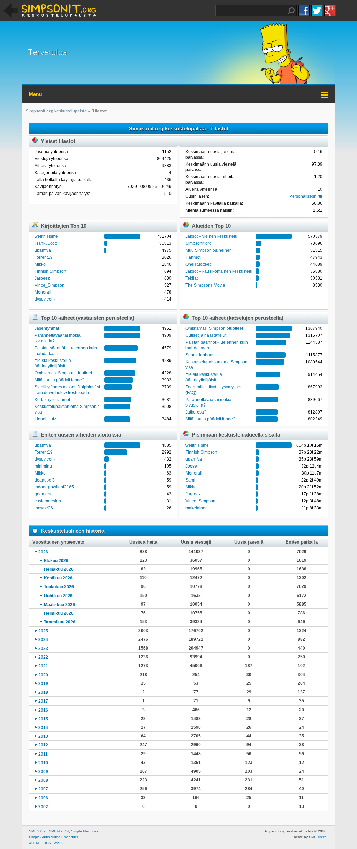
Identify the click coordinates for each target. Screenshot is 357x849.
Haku (291, 11)
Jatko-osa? (195, 412)
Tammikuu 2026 (59, 622)
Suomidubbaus (199, 355)
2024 (43, 639)
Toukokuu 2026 (59, 586)
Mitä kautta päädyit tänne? (59, 380)
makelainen (196, 508)
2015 (43, 719)
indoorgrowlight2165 (54, 487)
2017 (43, 701)
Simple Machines (84, 831)
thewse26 (44, 508)
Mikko (40, 264)
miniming (43, 466)
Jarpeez (42, 278)
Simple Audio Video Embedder (53, 837)
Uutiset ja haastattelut (205, 335)
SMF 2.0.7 (37, 831)
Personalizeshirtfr (305, 196)
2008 (43, 780)
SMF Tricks (317, 837)
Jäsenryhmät (47, 328)
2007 (43, 789)
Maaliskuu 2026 (59, 604)
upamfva (43, 250)
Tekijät (191, 278)
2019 (43, 683)
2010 (43, 762)
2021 (43, 666)
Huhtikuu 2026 (58, 595)
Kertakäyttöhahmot (52, 399)
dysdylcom (45, 299)
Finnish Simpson (50, 271)
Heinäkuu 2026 (59, 569)
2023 (43, 648)
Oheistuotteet (198, 264)
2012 (43, 745)
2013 (43, 736)
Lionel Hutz (45, 419)
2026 (43, 551)
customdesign (48, 501)
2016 (43, 710)
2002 (43, 806)
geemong (44, 494)
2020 (43, 675)
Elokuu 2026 (56, 560)
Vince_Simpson (49, 285)
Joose (191, 466)
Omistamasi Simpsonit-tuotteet (63, 373)
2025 (43, 631)
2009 (43, 771)
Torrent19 (44, 257)
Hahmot (192, 257)
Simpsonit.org (198, 243)
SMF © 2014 (59, 831)
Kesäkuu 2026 (58, 578)
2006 (43, 798)
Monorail (43, 292)
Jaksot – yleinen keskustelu (211, 236)
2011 (43, 754)
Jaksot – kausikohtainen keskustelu (218, 271)
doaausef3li (46, 480)
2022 (43, 657)
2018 (43, 692)
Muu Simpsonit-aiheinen (208, 250)
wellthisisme (46, 236)
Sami (190, 480)
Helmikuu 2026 (59, 613)
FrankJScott (46, 243)
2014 (43, 727)
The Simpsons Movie (205, 285)
